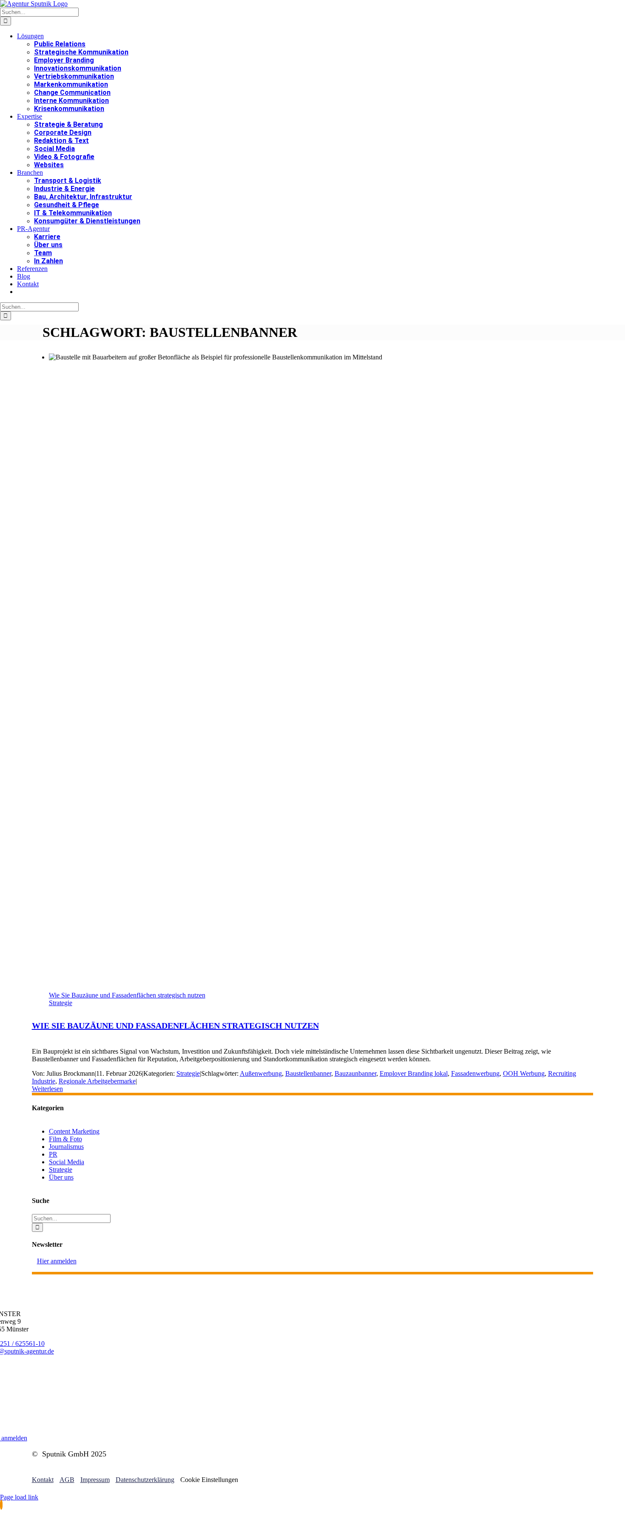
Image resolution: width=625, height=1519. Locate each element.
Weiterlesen (47, 1088)
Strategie (60, 1002)
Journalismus (66, 1146)
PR (53, 1154)
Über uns (61, 1177)
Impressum (95, 1479)
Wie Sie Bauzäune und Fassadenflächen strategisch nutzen (127, 995)
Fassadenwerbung (475, 1073)
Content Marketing (74, 1131)
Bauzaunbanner (355, 1073)
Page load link (19, 1497)
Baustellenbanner (308, 1073)
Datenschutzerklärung (145, 1479)
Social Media (66, 1162)
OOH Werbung (524, 1073)
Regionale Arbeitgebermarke (97, 1081)
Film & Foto (65, 1139)
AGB (67, 1479)
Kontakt (43, 1479)
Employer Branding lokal (414, 1073)
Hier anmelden (57, 1261)
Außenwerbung (261, 1073)
